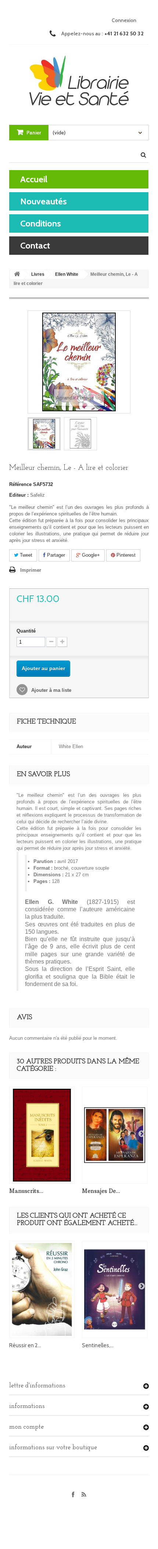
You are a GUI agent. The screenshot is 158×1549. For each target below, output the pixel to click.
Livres (37, 274)
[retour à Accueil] (17, 274)
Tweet (25, 555)
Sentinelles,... (98, 1345)
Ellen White (66, 274)
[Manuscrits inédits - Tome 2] (42, 1135)
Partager (55, 555)
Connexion (124, 20)
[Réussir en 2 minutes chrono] (42, 1289)
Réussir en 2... (25, 1345)
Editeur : (19, 495)
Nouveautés (43, 201)
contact (35, 245)
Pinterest (125, 555)
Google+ (90, 555)
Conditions (40, 223)
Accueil (33, 179)
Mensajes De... (101, 1190)
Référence (20, 484)
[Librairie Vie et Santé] (79, 77)
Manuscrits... (26, 1190)
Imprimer (30, 570)
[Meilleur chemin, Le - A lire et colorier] (44, 434)
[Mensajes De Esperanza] (114, 1135)
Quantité (26, 631)
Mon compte (26, 1427)
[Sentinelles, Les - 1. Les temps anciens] (114, 1289)
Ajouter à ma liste (50, 690)
